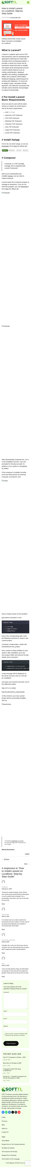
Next (25, 864)
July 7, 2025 (6, 1073)
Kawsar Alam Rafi (15, 17)
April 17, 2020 (5, 965)
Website (5, 1026)
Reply (3, 904)
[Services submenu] (7, 1121)
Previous (6, 859)
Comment (6, 992)
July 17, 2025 (6, 1065)
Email (5, 1018)
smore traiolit (5, 914)
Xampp (10, 176)
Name (5, 1011)
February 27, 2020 (7, 888)
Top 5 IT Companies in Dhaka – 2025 (14, 1057)
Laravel (27, 854)
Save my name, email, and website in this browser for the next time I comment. (16, 1034)
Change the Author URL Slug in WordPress (12, 1069)
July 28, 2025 (6, 1059)
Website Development (8, 849)
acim (3, 963)
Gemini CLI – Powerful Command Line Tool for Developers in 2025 (14, 1077)
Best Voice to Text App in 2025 (12, 1063)
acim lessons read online (8, 940)
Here (15, 146)
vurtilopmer (5, 887)
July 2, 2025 (6, 1080)
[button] (27, 622)
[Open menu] (28, 2)
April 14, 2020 (5, 916)
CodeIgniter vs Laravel (17, 841)
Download (5, 146)
